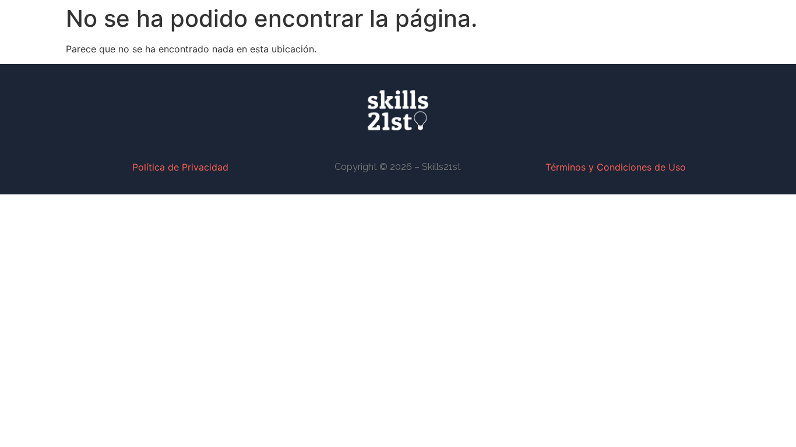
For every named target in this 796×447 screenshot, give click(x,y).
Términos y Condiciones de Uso (615, 167)
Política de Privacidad (180, 167)
